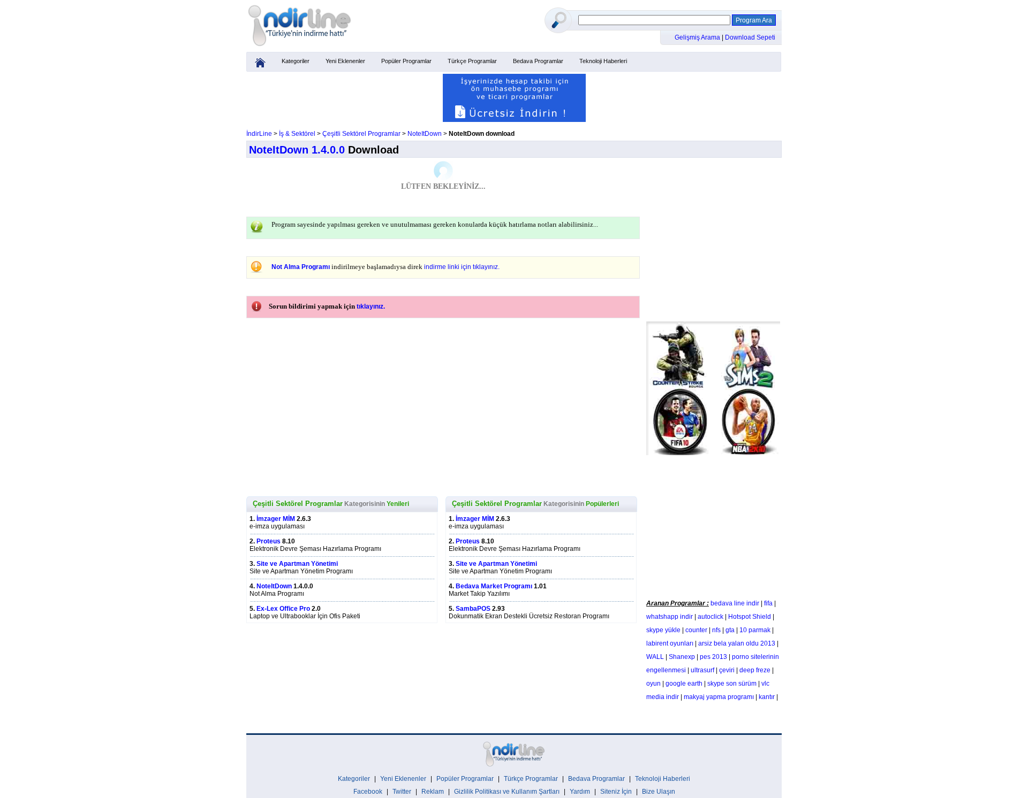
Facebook (367, 791)
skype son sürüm (732, 683)
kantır (767, 697)
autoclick (710, 616)
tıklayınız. (371, 306)
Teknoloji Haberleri (603, 61)
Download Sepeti (750, 37)
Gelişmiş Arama (698, 37)
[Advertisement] (713, 525)
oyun (653, 683)
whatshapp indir (669, 616)
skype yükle (663, 630)
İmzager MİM (275, 519)
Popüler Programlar (406, 61)
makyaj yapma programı (719, 697)
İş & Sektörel (297, 133)
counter (696, 630)
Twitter (401, 791)
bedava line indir (734, 603)
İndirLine (259, 133)
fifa (768, 603)
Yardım (580, 791)
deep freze (754, 670)
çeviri (727, 670)
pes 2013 (713, 657)
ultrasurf (702, 670)
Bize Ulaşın (658, 791)
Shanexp (682, 657)
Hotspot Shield (749, 616)
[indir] (299, 46)
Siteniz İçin (616, 791)
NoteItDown (424, 133)
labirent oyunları (669, 643)
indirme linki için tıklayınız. (462, 267)
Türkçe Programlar (472, 61)
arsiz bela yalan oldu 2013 (736, 643)
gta (730, 630)
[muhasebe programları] (514, 120)
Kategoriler (295, 61)
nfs (716, 630)
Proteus (268, 541)
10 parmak (754, 630)
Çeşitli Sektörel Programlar (361, 133)
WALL (655, 657)
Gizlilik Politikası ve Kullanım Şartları (507, 791)
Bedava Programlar (538, 61)
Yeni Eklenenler (345, 61)
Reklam (432, 791)
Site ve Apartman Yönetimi (297, 563)
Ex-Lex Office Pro (283, 608)
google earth (684, 683)
